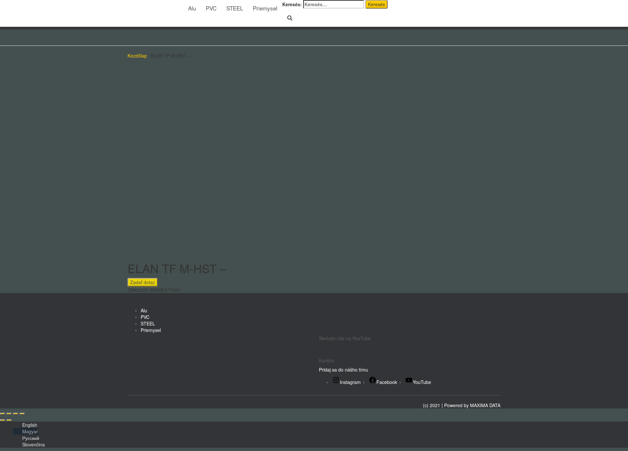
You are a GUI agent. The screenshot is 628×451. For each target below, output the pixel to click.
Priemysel (265, 8)
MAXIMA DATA (485, 405)
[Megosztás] (15, 414)
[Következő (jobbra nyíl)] (9, 420)
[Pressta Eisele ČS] (153, 8)
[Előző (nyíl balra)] (2, 420)
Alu (192, 8)
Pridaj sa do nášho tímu (343, 369)
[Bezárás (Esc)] (22, 414)
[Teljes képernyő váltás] (9, 414)
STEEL (234, 8)
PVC (211, 8)
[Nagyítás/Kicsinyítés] (2, 414)
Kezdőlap (137, 55)
